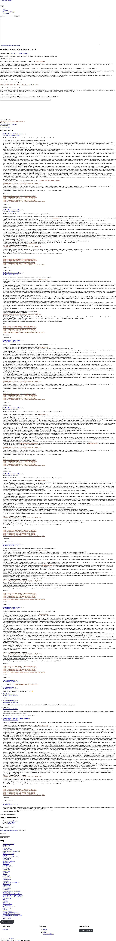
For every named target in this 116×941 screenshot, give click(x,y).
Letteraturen (6, 889)
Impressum (6, 13)
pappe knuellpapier (8, 687)
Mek (4, 899)
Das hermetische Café (8, 854)
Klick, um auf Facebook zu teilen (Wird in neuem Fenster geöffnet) (20, 197)
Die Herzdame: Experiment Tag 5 (12, 407)
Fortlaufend (6, 864)
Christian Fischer (7, 849)
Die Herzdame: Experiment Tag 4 (12, 473)
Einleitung (2, 84)
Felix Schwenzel (7, 862)
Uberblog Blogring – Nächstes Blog (12, 914)
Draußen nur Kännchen (9, 861)
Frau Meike (6, 868)
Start (4, 9)
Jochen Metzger (7, 884)
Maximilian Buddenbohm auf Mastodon (13, 896)
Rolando (5, 909)
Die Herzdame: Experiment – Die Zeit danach (15, 718)
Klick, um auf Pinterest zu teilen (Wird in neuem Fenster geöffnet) (19, 200)
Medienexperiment (15, 45)
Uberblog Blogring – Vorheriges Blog (12, 915)
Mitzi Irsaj (5, 902)
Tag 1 (7, 84)
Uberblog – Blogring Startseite (10, 912)
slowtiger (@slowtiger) (9, 700)
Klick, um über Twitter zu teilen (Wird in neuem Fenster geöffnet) (19, 196)
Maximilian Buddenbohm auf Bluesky (12, 894)
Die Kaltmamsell (7, 858)
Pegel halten (12, 822)
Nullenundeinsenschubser (9, 906)
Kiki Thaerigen (7, 886)
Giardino (5, 872)
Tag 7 (29, 84)
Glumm (5, 874)
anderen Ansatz (32, 243)
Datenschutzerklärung (8, 12)
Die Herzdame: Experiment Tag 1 (12, 209)
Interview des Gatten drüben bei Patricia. (50, 180)
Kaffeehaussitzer (7, 885)
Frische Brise (6, 869)
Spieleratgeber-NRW (93, 443)
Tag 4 (18, 84)
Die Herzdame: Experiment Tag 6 (12, 340)
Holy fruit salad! (7, 879)
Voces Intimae (6, 916)
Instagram (5, 929)
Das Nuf (5, 855)
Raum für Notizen (7, 908)
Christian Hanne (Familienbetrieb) (11, 851)
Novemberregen (7, 905)
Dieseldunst (6, 859)
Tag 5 (22, 84)
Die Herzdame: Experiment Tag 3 (12, 544)
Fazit (37, 84)
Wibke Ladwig (7, 918)
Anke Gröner (6, 845)
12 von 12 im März (5, 127)
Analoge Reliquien (13, 821)
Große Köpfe (6, 875)
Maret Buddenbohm (5, 45)
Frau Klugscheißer (7, 866)
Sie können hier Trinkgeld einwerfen (9, 830)
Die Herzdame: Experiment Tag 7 (8, 124)
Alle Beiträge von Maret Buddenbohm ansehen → (12, 121)
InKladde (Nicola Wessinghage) (11, 882)
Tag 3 (14, 84)
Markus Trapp (6, 892)
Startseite (45, 929)
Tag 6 (26, 84)
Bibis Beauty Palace (47, 565)
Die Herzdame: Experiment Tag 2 (12, 607)
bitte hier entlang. (40, 61)
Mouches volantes (7, 904)
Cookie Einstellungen (7, 922)
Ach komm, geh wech (8, 844)
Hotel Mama (6, 881)
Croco (4, 852)
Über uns (5, 10)
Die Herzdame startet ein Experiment (13, 133)
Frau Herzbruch (7, 865)
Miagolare (5, 901)
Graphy (18, 940)
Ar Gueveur (6, 846)
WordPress (9, 940)
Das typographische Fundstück (11, 856)
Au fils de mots (7, 848)
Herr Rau (5, 878)
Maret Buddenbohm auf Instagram (11, 891)
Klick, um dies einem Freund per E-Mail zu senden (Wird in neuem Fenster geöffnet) (24, 201)
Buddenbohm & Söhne (6, 0)
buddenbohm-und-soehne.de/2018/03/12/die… (26, 684)
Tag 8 (33, 84)
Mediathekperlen (7, 898)
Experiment (56, 218)
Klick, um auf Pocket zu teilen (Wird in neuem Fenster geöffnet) (19, 198)
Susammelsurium (7, 911)
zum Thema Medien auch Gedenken (29, 443)
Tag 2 (11, 84)
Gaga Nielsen (6, 871)
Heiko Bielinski (7, 876)
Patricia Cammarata (8, 694)
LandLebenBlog (7, 888)
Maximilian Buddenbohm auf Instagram (13, 895)
